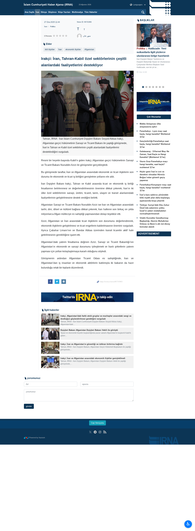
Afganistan (89, 49)
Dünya (44, 12)
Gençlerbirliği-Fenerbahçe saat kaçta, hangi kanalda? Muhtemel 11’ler (155, 144)
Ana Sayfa (29, 12)
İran (37, 12)
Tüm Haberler (90, 12)
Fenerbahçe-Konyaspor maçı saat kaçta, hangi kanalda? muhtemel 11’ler (155, 188)
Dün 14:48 (143, 72)
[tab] (154, 116)
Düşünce (52, 12)
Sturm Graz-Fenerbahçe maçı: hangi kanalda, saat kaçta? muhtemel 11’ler (154, 164)
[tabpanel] (154, 49)
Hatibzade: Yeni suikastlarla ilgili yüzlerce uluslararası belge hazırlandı (153, 52)
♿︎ (188, 524)
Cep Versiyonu (97, 423)
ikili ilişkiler (50, 49)
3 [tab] (149, 87)
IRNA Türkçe (48, 5)
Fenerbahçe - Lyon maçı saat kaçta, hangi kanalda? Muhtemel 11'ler (155, 134)
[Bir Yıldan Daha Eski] (50, 320)
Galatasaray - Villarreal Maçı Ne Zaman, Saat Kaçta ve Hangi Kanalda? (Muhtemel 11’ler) (154, 154)
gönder (29, 406)
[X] (90, 432)
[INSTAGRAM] (100, 432)
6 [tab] (159, 87)
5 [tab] (156, 87)
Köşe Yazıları (64, 12)
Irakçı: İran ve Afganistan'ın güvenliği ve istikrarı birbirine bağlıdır (91, 344)
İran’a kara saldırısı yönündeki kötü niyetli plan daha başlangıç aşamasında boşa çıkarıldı (155, 198)
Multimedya (77, 12)
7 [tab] (163, 87)
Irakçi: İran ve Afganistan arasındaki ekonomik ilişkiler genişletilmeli (92, 358)
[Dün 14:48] (154, 35)
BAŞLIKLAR (147, 20)
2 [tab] (146, 87)
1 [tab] (143, 87)
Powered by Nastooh (37, 438)
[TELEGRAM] (95, 432)
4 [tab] (153, 87)
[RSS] (105, 432)
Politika (52, 26)
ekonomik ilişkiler (73, 49)
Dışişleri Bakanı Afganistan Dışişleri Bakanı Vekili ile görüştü (89, 330)
